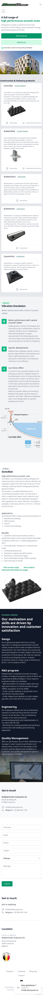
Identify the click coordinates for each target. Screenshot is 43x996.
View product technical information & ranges (18, 568)
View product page (11, 567)
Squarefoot (9, 256)
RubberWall (9, 131)
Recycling (33, 971)
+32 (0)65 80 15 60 (20, 810)
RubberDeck (10, 176)
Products (9, 971)
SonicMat (8, 85)
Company (21, 971)
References (21, 42)
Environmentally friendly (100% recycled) (20, 558)
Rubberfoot (9, 208)
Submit (7, 884)
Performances (21, 36)
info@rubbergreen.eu (14, 807)
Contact (21, 975)
